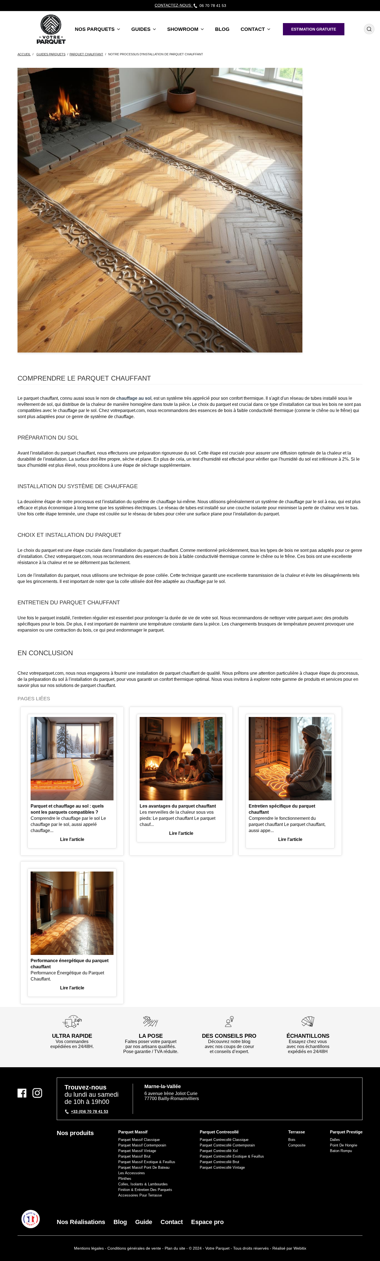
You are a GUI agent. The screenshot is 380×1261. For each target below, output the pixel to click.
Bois (291, 1140)
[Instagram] (37, 1093)
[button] (97, 29)
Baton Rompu (341, 1151)
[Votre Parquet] (30, 1219)
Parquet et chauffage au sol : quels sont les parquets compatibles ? (67, 809)
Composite (296, 1145)
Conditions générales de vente (134, 1248)
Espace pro (207, 1221)
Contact (172, 1221)
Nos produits (75, 1133)
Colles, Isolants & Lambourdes (143, 1184)
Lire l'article (72, 839)
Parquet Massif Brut (134, 1156)
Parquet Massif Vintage (137, 1151)
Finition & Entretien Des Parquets (145, 1190)
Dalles (335, 1140)
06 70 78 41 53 (212, 5)
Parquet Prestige (346, 1132)
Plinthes (124, 1178)
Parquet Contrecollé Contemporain (227, 1145)
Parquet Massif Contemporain (142, 1145)
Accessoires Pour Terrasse (140, 1195)
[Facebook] (24, 1093)
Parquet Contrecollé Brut (219, 1162)
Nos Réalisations (81, 1221)
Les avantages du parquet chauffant (178, 806)
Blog (120, 1221)
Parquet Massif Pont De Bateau (143, 1167)
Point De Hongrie (343, 1145)
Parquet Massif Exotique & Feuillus (146, 1162)
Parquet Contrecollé (219, 1132)
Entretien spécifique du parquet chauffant (282, 809)
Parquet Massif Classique (139, 1140)
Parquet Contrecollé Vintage (222, 1167)
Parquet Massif (132, 1132)
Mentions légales (89, 1248)
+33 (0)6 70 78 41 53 (89, 1111)
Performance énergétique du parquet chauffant (69, 963)
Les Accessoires (131, 1173)
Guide (143, 1221)
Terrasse (296, 1132)
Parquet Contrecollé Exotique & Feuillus (232, 1156)
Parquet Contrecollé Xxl (219, 1151)
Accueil (24, 54)
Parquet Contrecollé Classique (224, 1140)
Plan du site (175, 1248)
